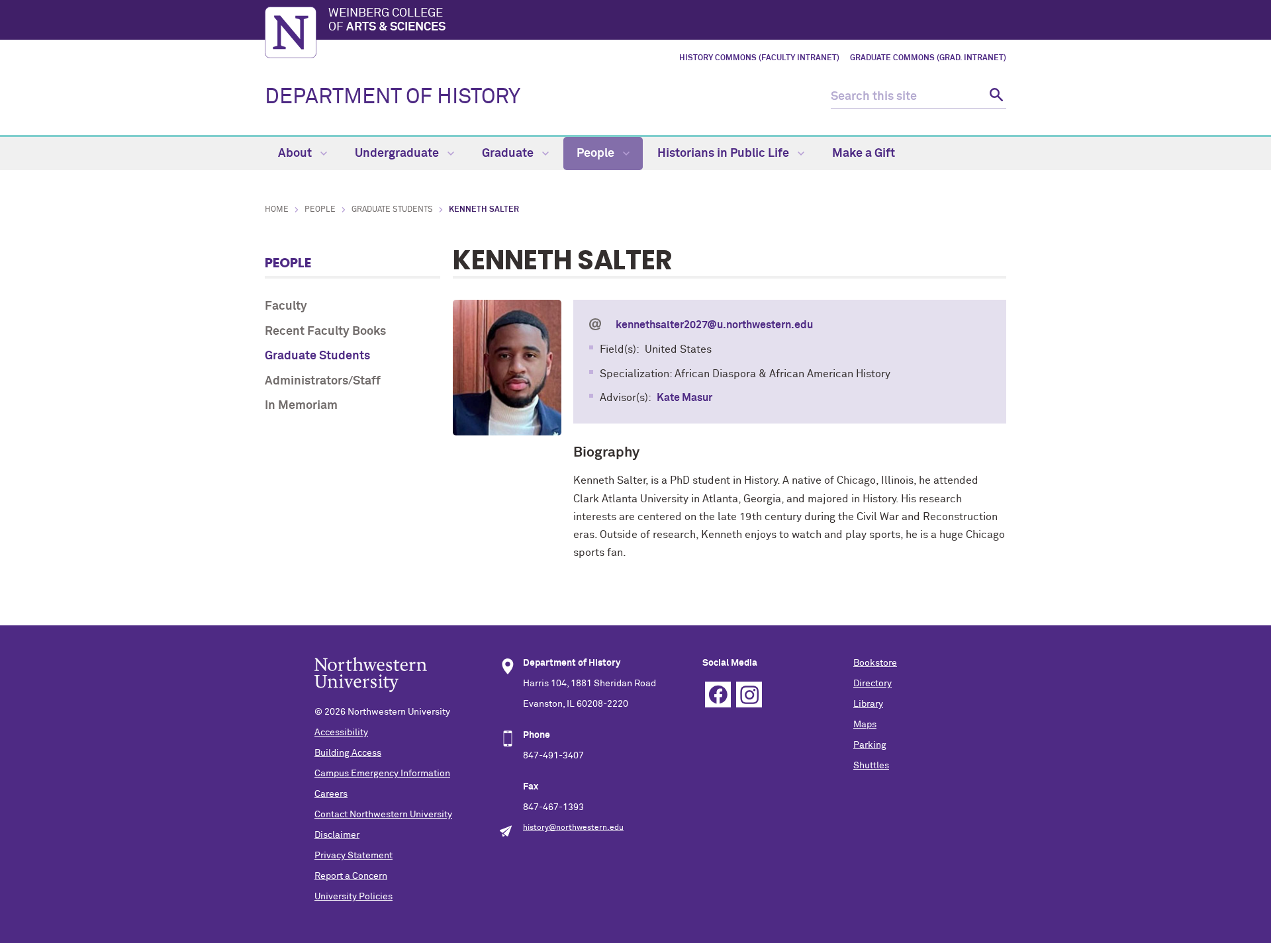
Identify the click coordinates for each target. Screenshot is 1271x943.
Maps (864, 724)
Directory (872, 683)
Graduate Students (392, 210)
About (296, 153)
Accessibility (341, 732)
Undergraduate (398, 153)
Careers (331, 794)
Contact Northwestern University (383, 814)
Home (277, 210)
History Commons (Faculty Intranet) (759, 58)
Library (868, 704)
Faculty (286, 306)
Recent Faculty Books (325, 331)
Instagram (749, 694)
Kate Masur (684, 397)
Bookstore (875, 663)
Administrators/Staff (323, 381)
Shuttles (871, 765)
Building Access (347, 753)
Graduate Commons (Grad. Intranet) (928, 58)
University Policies (353, 896)
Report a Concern (350, 876)
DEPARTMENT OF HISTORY (392, 97)
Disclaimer (336, 835)
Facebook (718, 694)
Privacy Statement (353, 855)
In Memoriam (301, 406)
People (597, 153)
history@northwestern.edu (573, 828)
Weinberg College (387, 20)
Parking (869, 745)
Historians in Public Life (724, 153)
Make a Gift (863, 153)
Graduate (509, 153)
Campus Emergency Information (382, 773)
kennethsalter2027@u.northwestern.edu (714, 325)
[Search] (994, 97)
